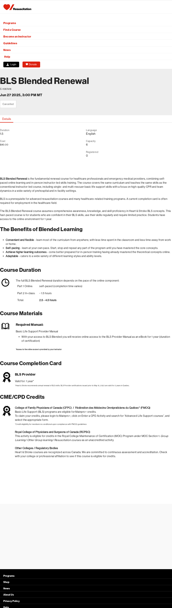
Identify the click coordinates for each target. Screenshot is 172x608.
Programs (9, 23)
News (7, 50)
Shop (6, 582)
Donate (33, 64)
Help (7, 56)
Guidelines (10, 43)
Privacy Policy (11, 601)
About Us (8, 594)
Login (13, 64)
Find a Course (12, 29)
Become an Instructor (17, 36)
